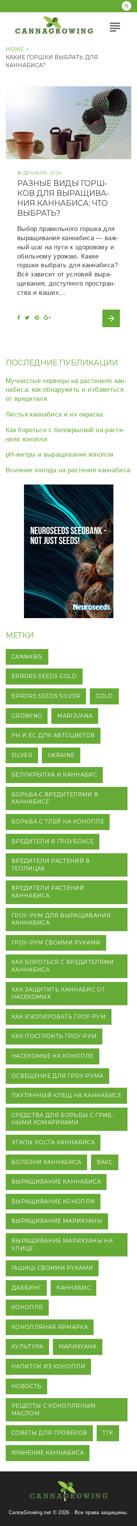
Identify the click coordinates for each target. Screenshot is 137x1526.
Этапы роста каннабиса (53, 1142)
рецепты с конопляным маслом (53, 1409)
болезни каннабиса (46, 1162)
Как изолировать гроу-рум (58, 1016)
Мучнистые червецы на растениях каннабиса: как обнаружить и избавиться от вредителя (66, 390)
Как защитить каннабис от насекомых (58, 993)
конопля (27, 1307)
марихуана (78, 1346)
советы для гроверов (49, 1432)
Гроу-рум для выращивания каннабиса (61, 919)
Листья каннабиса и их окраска (54, 414)
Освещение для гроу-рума (57, 1075)
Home (15, 49)
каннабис (73, 1287)
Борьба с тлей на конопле (57, 821)
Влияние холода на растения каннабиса (68, 470)
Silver (21, 755)
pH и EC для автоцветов (53, 735)
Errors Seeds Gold (44, 676)
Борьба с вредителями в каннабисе (54, 798)
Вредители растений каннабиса (47, 892)
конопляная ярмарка (49, 1327)
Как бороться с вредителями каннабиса (62, 966)
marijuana (74, 715)
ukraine (61, 755)
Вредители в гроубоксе (52, 841)
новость (26, 1386)
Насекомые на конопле (52, 1056)
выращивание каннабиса (56, 1181)
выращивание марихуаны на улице (62, 1244)
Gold (104, 696)
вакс (105, 1162)
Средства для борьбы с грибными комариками (62, 1119)
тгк (107, 1432)
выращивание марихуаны (56, 1221)
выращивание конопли (53, 1201)
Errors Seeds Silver (45, 696)
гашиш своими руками (52, 1267)
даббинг (26, 1287)
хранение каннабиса (47, 1452)
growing (26, 715)
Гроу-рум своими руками (55, 942)
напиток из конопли (48, 1366)
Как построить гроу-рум (54, 1036)
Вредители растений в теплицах (50, 864)
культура (27, 1346)
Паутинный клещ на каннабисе (66, 1095)
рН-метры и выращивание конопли (59, 454)
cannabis (27, 656)
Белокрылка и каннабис (54, 774)
